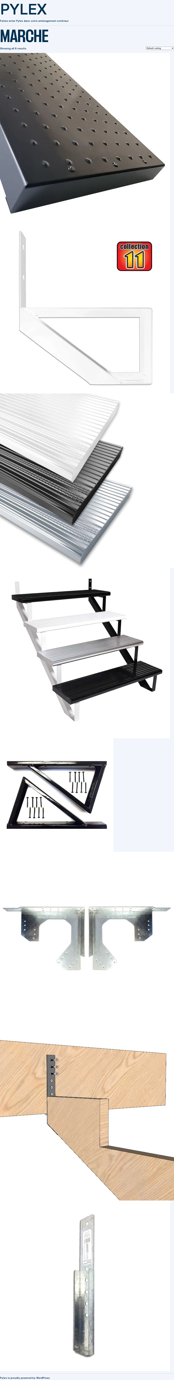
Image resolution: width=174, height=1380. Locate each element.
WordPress (43, 1377)
